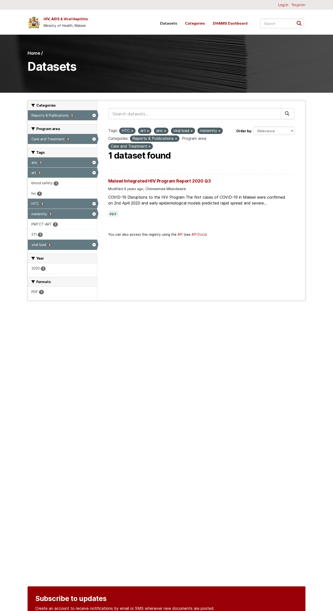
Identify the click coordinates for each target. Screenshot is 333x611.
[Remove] (132, 131)
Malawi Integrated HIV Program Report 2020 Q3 (159, 180)
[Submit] (301, 23)
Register (298, 5)
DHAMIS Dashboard (230, 23)
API (180, 234)
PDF (113, 214)
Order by (243, 131)
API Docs (198, 234)
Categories (195, 23)
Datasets (168, 23)
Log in (283, 5)
